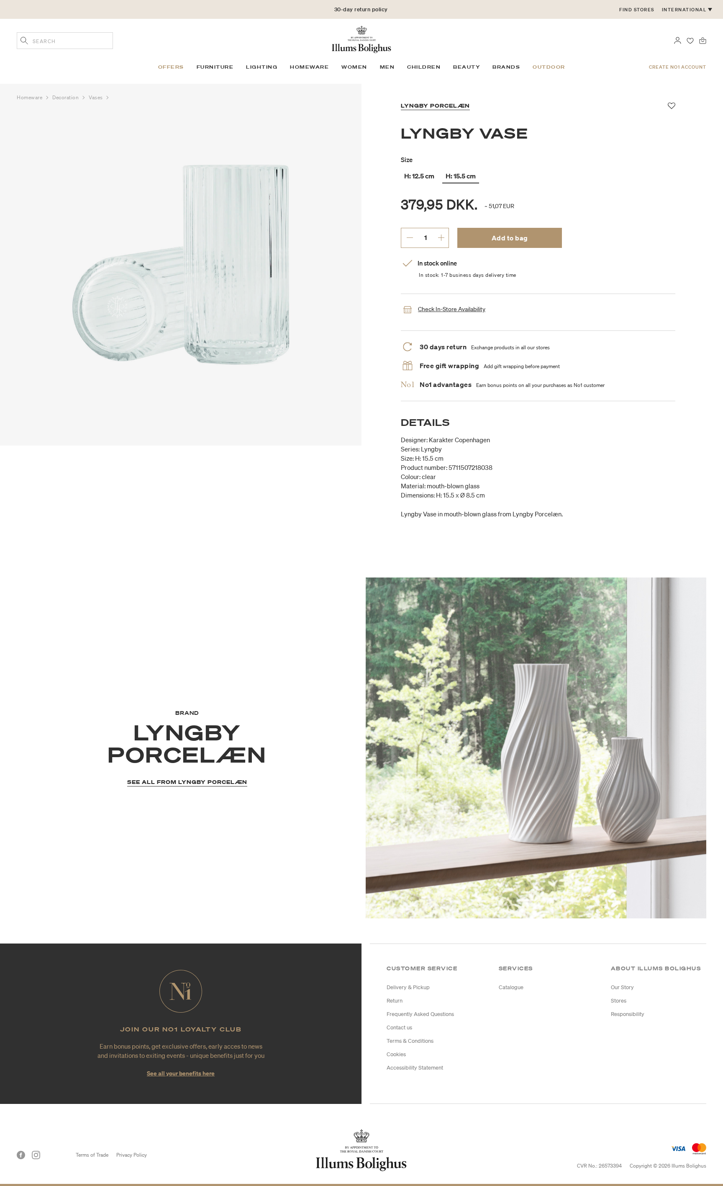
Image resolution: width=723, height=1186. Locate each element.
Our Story (622, 987)
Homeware (30, 97)
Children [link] (424, 67)
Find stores (636, 9)
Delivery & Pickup (408, 987)
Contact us (399, 1027)
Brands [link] (506, 67)
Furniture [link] (215, 67)
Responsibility (627, 1014)
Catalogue (511, 987)
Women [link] (354, 67)
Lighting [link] (261, 67)
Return (395, 1000)
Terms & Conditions (410, 1040)
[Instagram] (36, 1155)
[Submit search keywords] (24, 41)
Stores (618, 1000)
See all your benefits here (181, 1073)
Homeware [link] (309, 67)
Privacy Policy (131, 1154)
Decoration (66, 97)
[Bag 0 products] (702, 40)
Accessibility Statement (415, 1067)
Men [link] (387, 67)
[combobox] (65, 40)
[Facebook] (21, 1155)
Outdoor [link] (549, 67)
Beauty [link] (466, 67)
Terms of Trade (92, 1154)
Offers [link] (171, 67)
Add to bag (510, 238)
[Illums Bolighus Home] (361, 38)
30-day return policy (361, 9)
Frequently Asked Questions (420, 1014)
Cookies (396, 1054)
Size (407, 159)
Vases (96, 97)
